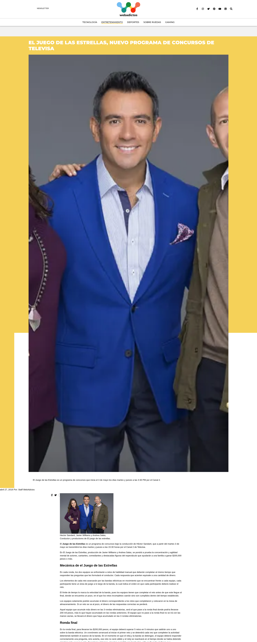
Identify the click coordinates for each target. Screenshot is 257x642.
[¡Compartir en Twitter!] (55, 495)
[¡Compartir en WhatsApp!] (59, 495)
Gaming (170, 22)
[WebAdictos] (128, 9)
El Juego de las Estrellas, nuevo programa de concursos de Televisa (121, 45)
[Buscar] (231, 8)
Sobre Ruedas (152, 22)
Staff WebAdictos (26, 489)
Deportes (133, 22)
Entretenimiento (112, 22)
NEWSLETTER (43, 8)
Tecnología (89, 22)
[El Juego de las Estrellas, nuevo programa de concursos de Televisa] (128, 263)
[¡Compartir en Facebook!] (52, 495)
